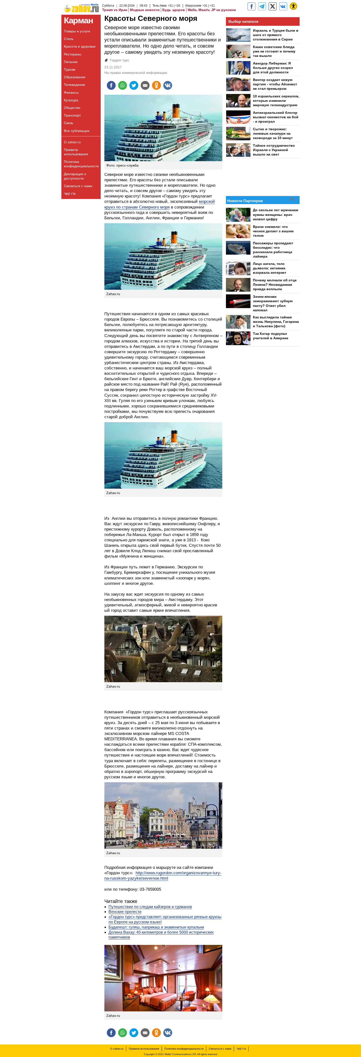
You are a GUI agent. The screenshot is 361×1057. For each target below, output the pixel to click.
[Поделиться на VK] (167, 85)
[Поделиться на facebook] (111, 85)
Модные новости (145, 10)
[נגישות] (293, 6)
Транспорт (72, 115)
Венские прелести (125, 912)
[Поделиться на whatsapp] (122, 85)
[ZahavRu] (273, 6)
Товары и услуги (77, 31)
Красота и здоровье (80, 46)
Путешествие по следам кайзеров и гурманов (150, 907)
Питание (71, 62)
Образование (74, 77)
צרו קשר (70, 194)
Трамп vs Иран (114, 10)
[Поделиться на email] (145, 85)
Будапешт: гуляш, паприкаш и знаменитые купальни (156, 927)
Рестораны (72, 54)
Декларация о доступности (75, 176)
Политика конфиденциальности (81, 164)
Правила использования (76, 152)
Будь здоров (173, 10)
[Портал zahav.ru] (283, 6)
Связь (68, 123)
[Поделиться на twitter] (133, 85)
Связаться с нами (78, 186)
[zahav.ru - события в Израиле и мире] (262, 6)
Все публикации (76, 131)
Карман (78, 20)
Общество (72, 108)
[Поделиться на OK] (156, 85)
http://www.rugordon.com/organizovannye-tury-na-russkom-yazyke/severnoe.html (163, 876)
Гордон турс (119, 60)
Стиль (68, 39)
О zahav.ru (72, 142)
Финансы (71, 92)
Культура (71, 100)
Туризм (69, 69)
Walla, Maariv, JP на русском (212, 10)
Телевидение (74, 85)
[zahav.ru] (251, 6)
